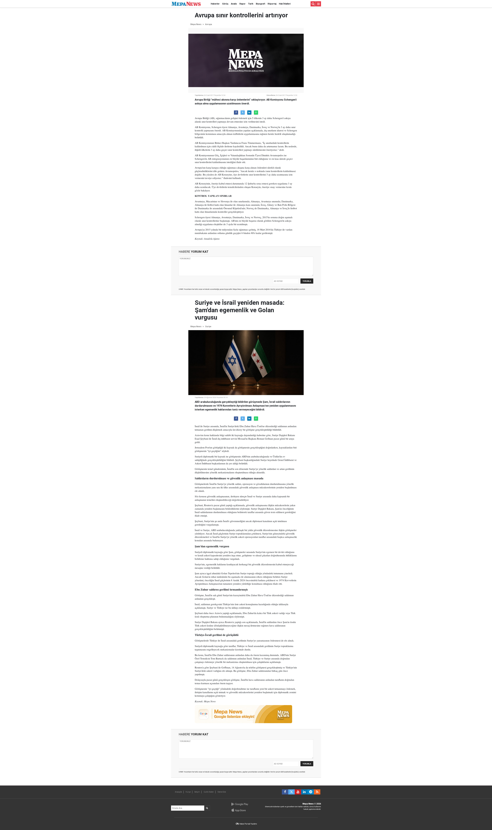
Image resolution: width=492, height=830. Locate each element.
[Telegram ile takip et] (311, 791)
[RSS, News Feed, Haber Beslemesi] (317, 791)
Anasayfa (178, 792)
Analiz (234, 3)
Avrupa (208, 24)
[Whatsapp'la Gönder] (256, 112)
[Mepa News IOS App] (239, 810)
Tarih (250, 3)
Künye (188, 792)
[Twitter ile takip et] (291, 791)
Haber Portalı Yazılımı (248, 824)
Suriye (208, 326)
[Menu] (318, 4)
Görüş (225, 3)
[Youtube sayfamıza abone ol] (298, 791)
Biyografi (260, 3)
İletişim (197, 792)
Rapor (242, 3)
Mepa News (195, 24)
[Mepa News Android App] (239, 804)
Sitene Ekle (222, 792)
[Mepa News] (186, 3)
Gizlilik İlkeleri (209, 792)
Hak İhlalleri (285, 3)
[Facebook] (236, 112)
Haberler (215, 3)
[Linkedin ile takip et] (304, 791)
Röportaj (272, 3)
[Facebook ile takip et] (285, 791)
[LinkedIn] (249, 112)
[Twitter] (243, 112)
